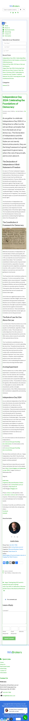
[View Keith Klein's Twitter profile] (14, 537)
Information (8, 36)
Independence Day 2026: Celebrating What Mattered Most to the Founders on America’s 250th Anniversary (14, 60)
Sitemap (24, 706)
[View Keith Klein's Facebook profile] (12, 537)
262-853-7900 (13, 545)
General (5, 85)
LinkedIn (5, 513)
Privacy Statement (16, 706)
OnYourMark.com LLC (17, 484)
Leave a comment (8, 571)
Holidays (9, 572)
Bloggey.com (13, 488)
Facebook (5, 511)
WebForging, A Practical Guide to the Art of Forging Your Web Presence (14, 556)
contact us (9, 492)
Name (5, 632)
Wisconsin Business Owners (15, 549)
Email (13, 632)
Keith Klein (20, 111)
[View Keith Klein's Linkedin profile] (17, 537)
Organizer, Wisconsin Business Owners (13, 482)
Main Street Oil (13, 486)
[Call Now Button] (25, 717)
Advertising (8, 32)
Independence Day (16, 572)
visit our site (14, 494)
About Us (7, 27)
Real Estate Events (9, 29)
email (7, 494)
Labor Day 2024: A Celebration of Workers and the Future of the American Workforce (14, 587)
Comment (6, 610)
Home (6, 25)
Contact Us (8, 33)
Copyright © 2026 (8, 704)
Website (21, 631)
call (5, 494)
